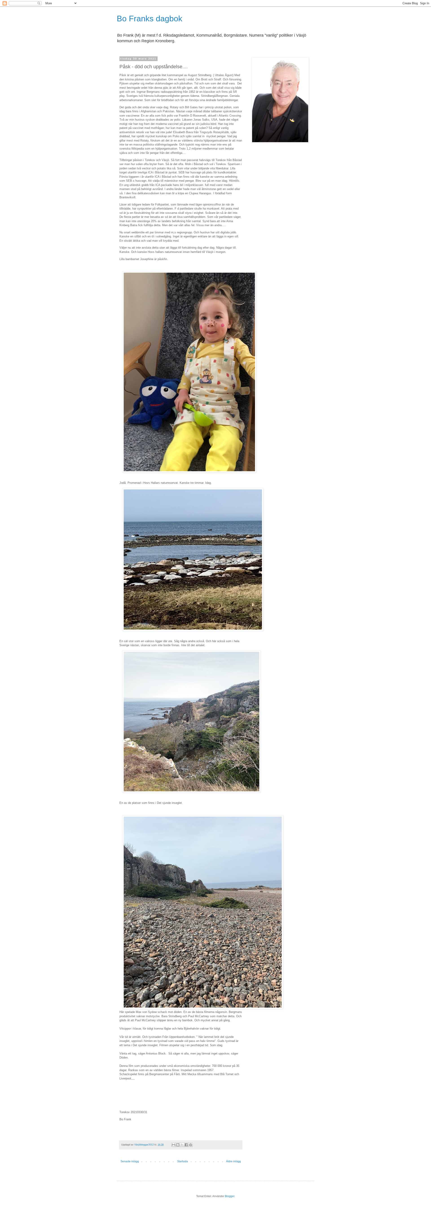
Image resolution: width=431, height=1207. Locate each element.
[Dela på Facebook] (186, 1145)
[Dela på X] (182, 1145)
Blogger (229, 1196)
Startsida (182, 1161)
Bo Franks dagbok (149, 18)
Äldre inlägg (233, 1161)
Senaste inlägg (130, 1161)
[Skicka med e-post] (173, 1145)
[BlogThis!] (178, 1145)
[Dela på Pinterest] (190, 1145)
